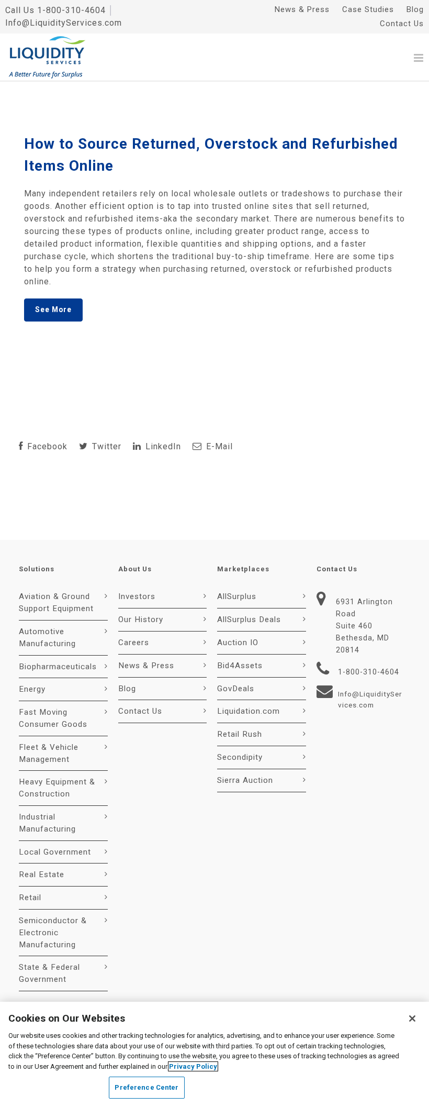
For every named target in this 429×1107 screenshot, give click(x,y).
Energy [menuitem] (32, 689)
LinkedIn (162, 446)
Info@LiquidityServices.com (63, 23)
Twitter (105, 446)
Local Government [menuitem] (55, 852)
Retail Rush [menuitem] (239, 734)
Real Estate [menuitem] (41, 874)
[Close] (412, 1018)
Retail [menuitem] (30, 897)
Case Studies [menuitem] (368, 9)
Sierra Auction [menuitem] (245, 780)
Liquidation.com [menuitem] (248, 711)
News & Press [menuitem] (302, 9)
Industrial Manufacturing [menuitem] (47, 823)
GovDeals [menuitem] (235, 688)
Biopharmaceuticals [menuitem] (58, 666)
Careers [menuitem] (133, 642)
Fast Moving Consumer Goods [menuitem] (53, 718)
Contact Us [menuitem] (402, 23)
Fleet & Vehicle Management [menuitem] (48, 753)
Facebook (46, 446)
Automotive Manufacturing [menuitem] (47, 637)
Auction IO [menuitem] (237, 642)
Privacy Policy (193, 1066)
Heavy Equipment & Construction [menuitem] (57, 788)
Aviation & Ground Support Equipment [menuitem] (56, 602)
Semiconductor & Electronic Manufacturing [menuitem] (53, 932)
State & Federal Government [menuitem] (49, 973)
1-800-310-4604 (71, 10)
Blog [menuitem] (415, 9)
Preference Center (146, 1087)
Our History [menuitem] (140, 619)
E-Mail (218, 446)
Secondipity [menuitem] (240, 757)
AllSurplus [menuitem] (236, 596)
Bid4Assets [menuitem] (240, 665)
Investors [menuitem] (136, 596)
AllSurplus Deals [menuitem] (249, 619)
